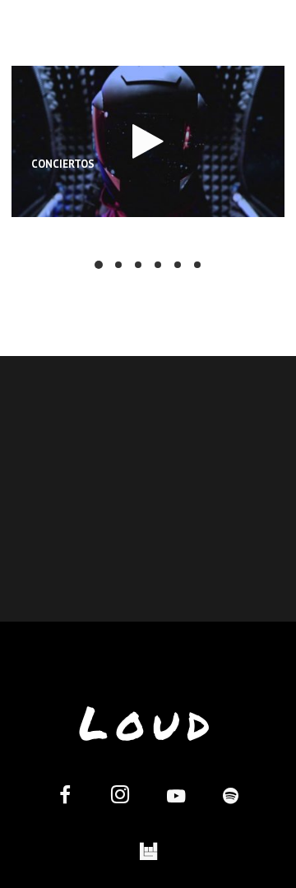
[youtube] (199, 43)
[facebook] (65, 797)
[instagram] (149, 41)
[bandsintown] (148, 852)
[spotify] (247, 41)
